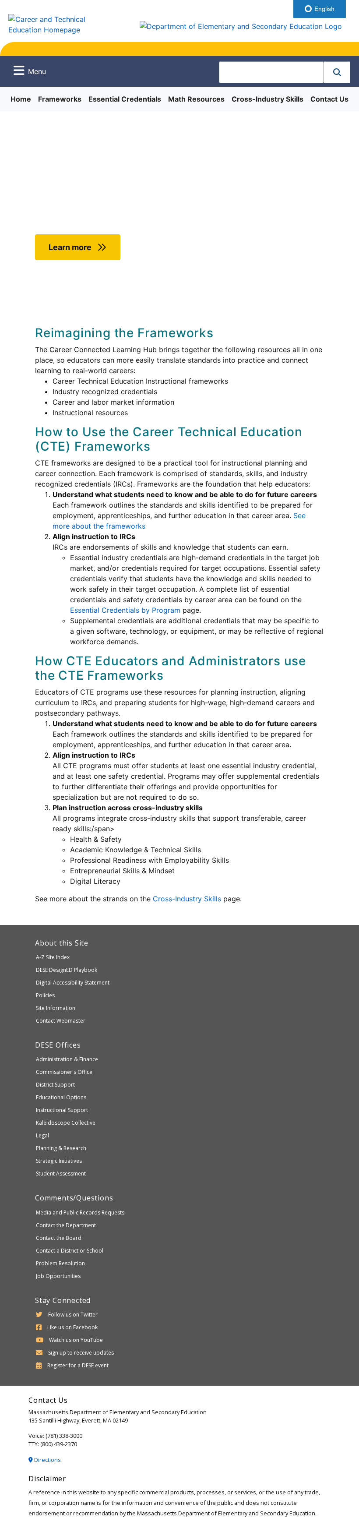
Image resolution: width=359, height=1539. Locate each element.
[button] (337, 72)
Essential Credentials (124, 99)
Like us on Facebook (72, 1327)
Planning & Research (61, 1148)
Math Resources (196, 99)
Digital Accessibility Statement (72, 982)
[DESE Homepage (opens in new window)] (240, 23)
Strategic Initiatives (59, 1161)
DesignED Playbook (66, 970)
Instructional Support (62, 1110)
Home (21, 99)
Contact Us (329, 99)
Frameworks (59, 99)
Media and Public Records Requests (80, 1212)
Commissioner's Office (64, 1072)
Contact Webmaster (60, 1020)
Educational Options (61, 1097)
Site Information (55, 1008)
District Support (55, 1084)
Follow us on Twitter (73, 1314)
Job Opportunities (58, 1276)
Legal (42, 1135)
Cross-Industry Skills (267, 99)
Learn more (71, 247)
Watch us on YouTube (76, 1340)
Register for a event (78, 1365)
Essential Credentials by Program (125, 610)
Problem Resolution (60, 1263)
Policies (45, 995)
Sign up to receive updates (81, 1352)
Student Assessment (61, 1173)
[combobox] (271, 72)
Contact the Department (66, 1225)
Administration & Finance (67, 1059)
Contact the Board (58, 1238)
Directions (47, 1460)
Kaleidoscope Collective (65, 1122)
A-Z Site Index (53, 957)
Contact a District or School (69, 1250)
